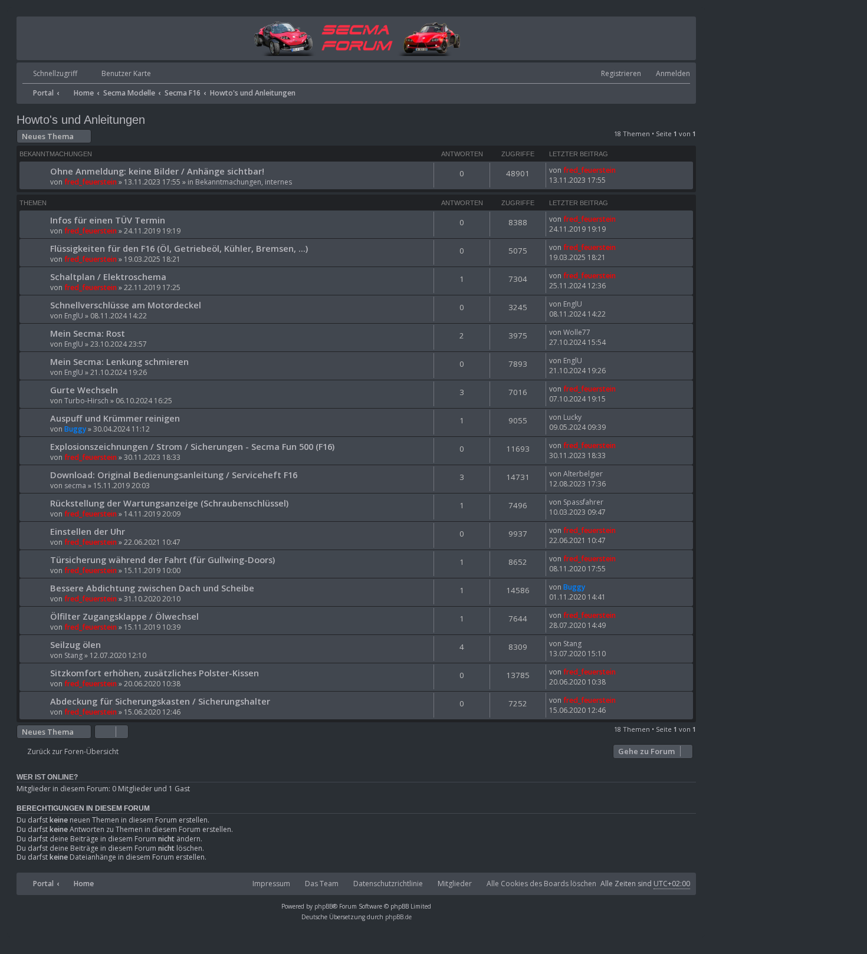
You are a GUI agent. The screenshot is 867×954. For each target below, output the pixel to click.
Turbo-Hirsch (86, 401)
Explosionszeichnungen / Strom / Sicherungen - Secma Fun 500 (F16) (192, 446)
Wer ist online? (47, 777)
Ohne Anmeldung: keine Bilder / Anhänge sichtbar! (157, 171)
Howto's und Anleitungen (81, 119)
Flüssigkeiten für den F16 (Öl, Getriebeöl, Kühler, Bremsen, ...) (179, 248)
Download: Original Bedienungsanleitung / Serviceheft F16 (173, 475)
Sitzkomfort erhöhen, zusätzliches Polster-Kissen (154, 673)
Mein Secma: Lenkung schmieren (119, 361)
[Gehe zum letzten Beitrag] (621, 170)
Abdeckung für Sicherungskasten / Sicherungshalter (160, 701)
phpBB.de (398, 917)
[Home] (356, 37)
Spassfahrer (583, 502)
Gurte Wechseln (84, 390)
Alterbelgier (583, 474)
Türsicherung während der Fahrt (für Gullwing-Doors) (162, 559)
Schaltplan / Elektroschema (108, 276)
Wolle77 (576, 332)
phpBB (323, 906)
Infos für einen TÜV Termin (107, 220)
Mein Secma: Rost (87, 333)
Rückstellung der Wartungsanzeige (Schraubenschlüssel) (169, 503)
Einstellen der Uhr (87, 531)
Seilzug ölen (75, 644)
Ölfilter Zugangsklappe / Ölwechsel (124, 616)
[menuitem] (115, 74)
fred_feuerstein (90, 182)
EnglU (73, 316)
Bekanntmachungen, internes (243, 182)
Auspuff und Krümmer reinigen (115, 418)
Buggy (75, 429)
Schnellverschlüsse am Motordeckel (125, 305)
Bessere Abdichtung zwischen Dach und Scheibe (152, 588)
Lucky (572, 417)
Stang (73, 655)
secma (75, 486)
